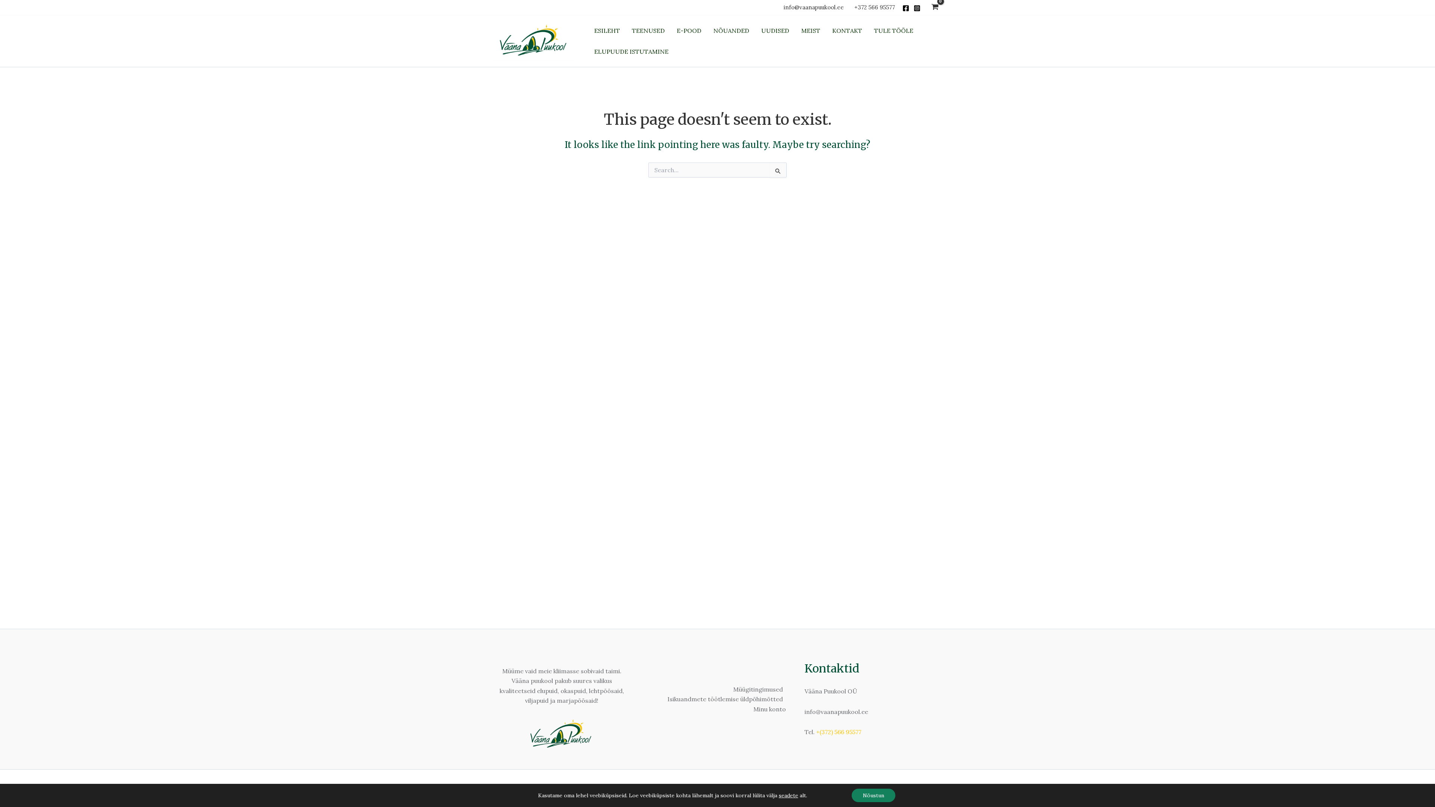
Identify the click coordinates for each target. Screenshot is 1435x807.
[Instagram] (917, 8)
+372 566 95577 (874, 7)
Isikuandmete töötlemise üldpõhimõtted (725, 699)
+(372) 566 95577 (838, 732)
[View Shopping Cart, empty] (935, 7)
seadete (788, 795)
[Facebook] (905, 8)
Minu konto (769, 709)
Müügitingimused (758, 689)
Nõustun (873, 795)
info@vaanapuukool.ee (815, 7)
